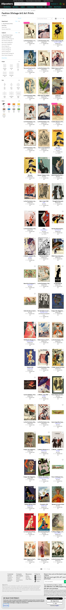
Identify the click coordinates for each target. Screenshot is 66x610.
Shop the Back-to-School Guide (33, 0)
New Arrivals (39, 6)
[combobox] (30, 4)
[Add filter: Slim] (18, 65)
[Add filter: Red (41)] (9, 104)
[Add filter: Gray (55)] (13, 109)
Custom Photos (30, 6)
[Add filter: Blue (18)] (9, 109)
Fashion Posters (10, 10)
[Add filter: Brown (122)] (4, 109)
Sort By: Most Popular (42, 18)
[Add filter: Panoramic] (11, 73)
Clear (16, 32)
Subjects (3, 10)
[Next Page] (63, 18)
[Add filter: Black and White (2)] (4, 104)
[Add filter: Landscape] (5, 73)
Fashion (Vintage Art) (18, 10)
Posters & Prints (27, 10)
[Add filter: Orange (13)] (13, 104)
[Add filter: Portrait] (4, 65)
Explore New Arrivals (48, 0)
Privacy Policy (6, 605)
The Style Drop (7, 6)
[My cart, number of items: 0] (64, 4)
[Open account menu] (57, 4)
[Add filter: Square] (11, 65)
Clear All (19, 18)
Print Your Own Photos (18, 0)
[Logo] (7, 4)
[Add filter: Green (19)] (18, 109)
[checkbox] (4, 86)
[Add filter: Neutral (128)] (4, 114)
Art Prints (33, 10)
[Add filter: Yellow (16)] (18, 104)
